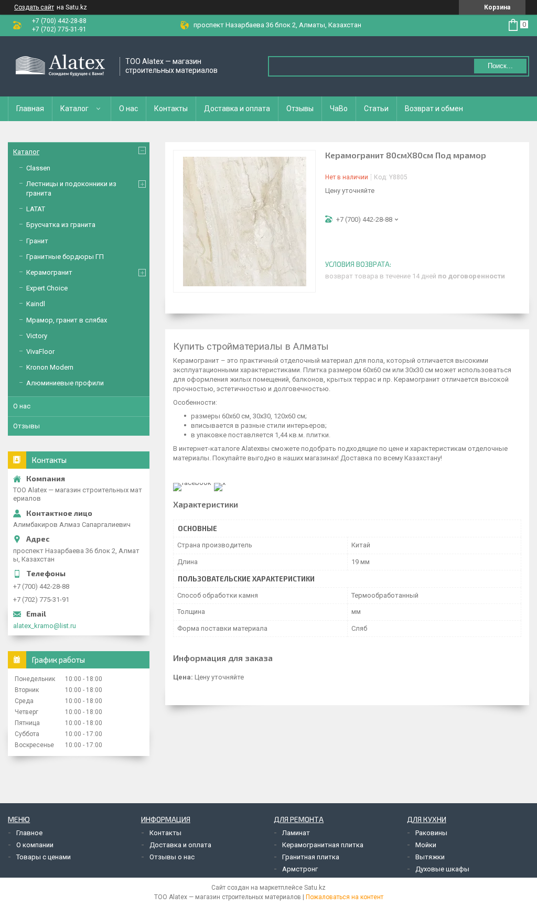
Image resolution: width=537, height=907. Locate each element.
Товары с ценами (43, 857)
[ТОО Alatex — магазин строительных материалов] (60, 66)
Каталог (74, 108)
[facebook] (192, 483)
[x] (219, 483)
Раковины (431, 833)
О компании (34, 845)
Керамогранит (49, 272)
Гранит (37, 241)
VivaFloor (40, 351)
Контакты (171, 108)
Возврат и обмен (434, 108)
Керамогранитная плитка (322, 845)
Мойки (425, 845)
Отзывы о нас (172, 857)
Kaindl (35, 304)
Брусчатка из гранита (60, 225)
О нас (128, 108)
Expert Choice (47, 288)
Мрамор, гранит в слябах (66, 320)
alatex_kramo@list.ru (44, 626)
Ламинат (296, 833)
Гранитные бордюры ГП (65, 257)
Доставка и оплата (237, 108)
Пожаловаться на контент (344, 897)
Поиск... (500, 66)
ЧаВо (339, 108)
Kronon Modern (49, 367)
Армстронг (300, 869)
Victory (36, 336)
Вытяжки (430, 857)
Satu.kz (315, 887)
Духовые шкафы (442, 869)
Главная (30, 108)
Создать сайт (34, 7)
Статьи (376, 108)
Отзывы (300, 108)
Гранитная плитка (310, 857)
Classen (38, 168)
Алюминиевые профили (65, 383)
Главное (29, 833)
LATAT (35, 209)
